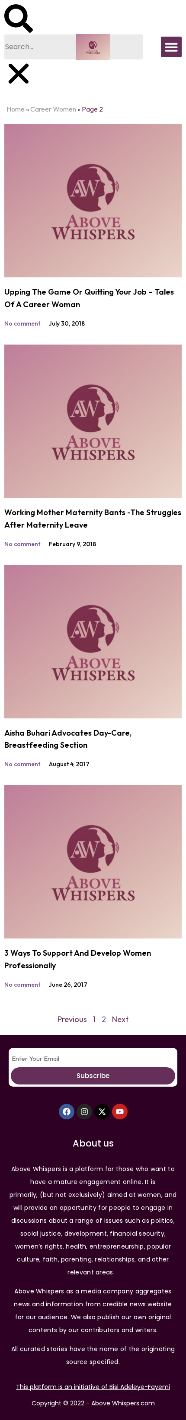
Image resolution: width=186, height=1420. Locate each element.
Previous (72, 1019)
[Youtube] (120, 1111)
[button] (18, 19)
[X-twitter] (102, 1111)
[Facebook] (66, 1111)
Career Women (53, 109)
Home (15, 109)
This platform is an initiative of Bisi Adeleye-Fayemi (93, 1387)
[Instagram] (84, 1111)
